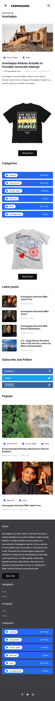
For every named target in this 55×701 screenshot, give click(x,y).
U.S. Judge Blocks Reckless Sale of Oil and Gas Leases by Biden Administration (36, 343)
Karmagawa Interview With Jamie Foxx (21, 505)
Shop (4, 591)
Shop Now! (27, 153)
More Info (10, 576)
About (4, 596)
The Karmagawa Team (12, 71)
